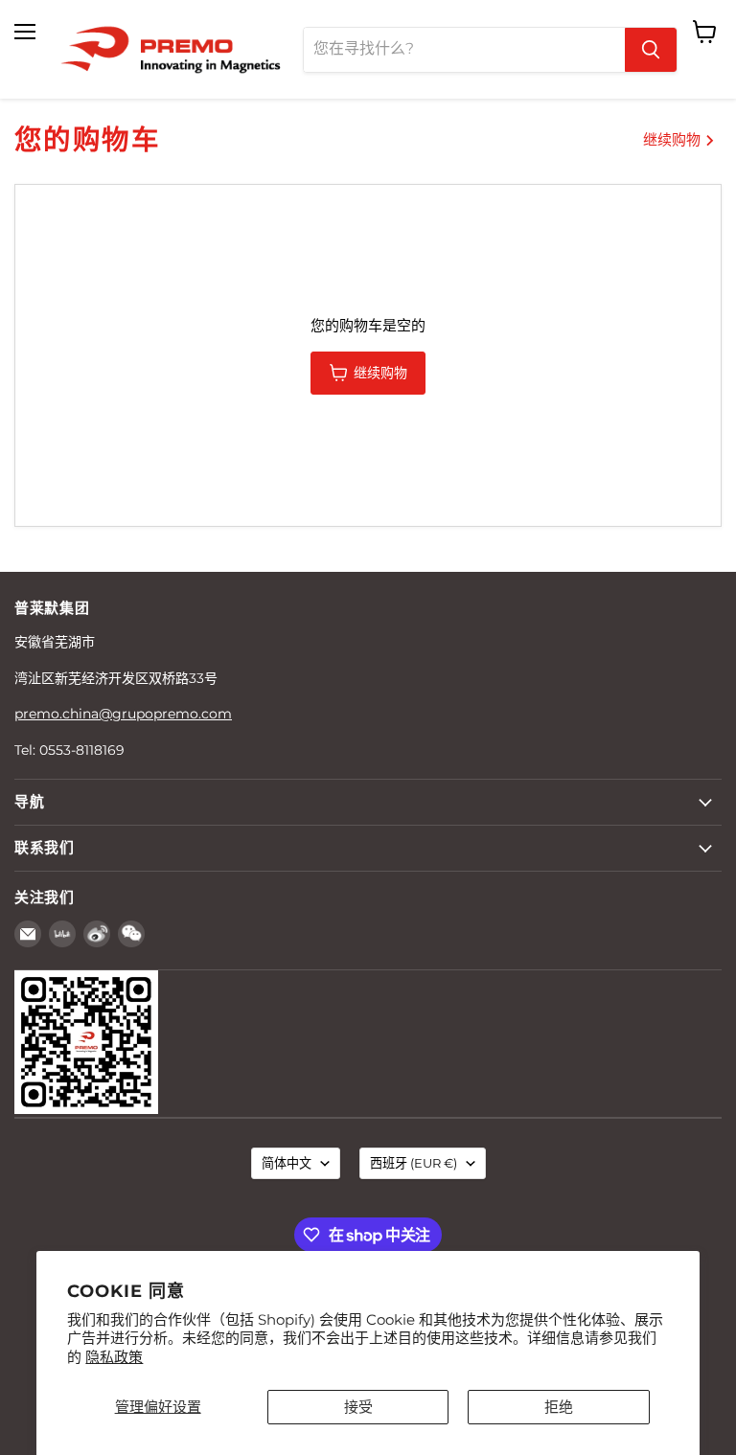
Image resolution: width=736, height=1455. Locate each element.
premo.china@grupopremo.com (123, 713)
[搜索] (651, 50)
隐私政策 (114, 1357)
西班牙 (413, 1163)
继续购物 (673, 139)
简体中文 (286, 1163)
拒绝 (558, 1407)
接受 (358, 1407)
